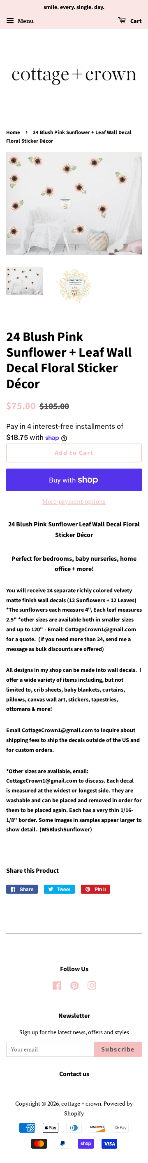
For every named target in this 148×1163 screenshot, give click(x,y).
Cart (135, 21)
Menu (25, 21)
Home (13, 132)
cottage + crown (81, 1103)
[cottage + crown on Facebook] (57, 987)
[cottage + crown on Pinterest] (74, 987)
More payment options (74, 501)
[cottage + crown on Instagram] (91, 987)
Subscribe (118, 1049)
